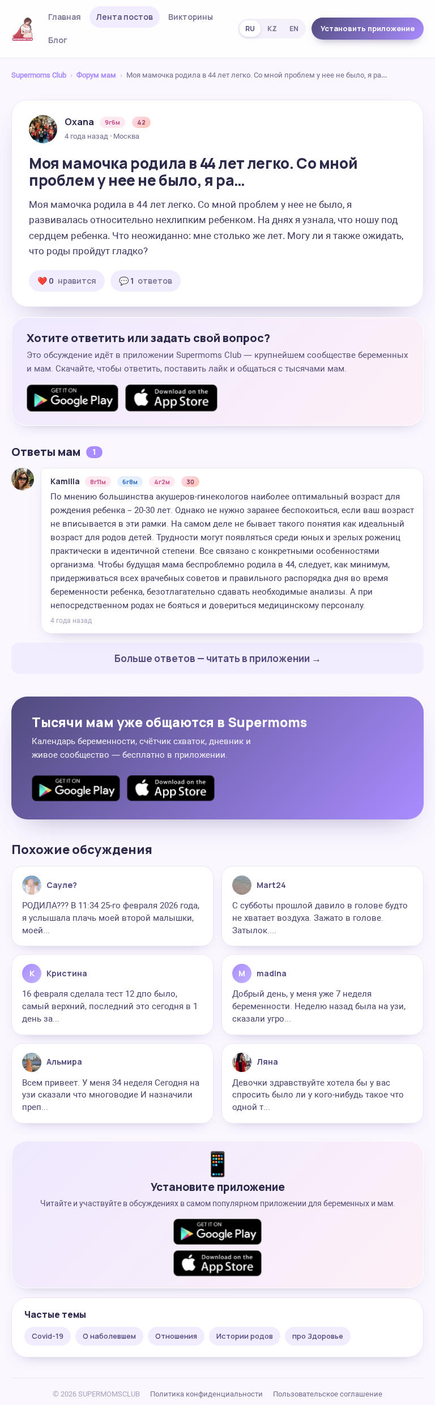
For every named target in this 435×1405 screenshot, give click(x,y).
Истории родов (244, 1336)
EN (293, 28)
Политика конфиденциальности (206, 1394)
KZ (272, 28)
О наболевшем (109, 1336)
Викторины (190, 16)
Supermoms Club (38, 75)
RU (250, 28)
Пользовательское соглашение (327, 1394)
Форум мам (96, 75)
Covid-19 (47, 1336)
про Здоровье (317, 1336)
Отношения (176, 1336)
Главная (64, 16)
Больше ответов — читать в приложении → (217, 658)
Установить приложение (368, 28)
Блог (57, 40)
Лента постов (124, 16)
